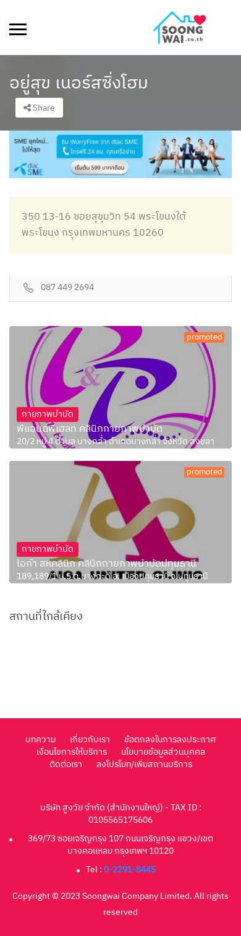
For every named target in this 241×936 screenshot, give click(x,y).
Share (43, 108)
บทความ (40, 739)
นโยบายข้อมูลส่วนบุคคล (163, 752)
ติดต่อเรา (65, 764)
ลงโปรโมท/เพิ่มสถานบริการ (144, 764)
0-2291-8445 (130, 869)
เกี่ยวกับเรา (90, 739)
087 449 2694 (67, 287)
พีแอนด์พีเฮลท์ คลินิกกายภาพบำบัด (90, 429)
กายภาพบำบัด (48, 414)
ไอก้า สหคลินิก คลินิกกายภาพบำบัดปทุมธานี (107, 564)
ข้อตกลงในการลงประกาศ (170, 739)
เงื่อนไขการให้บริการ (71, 752)
